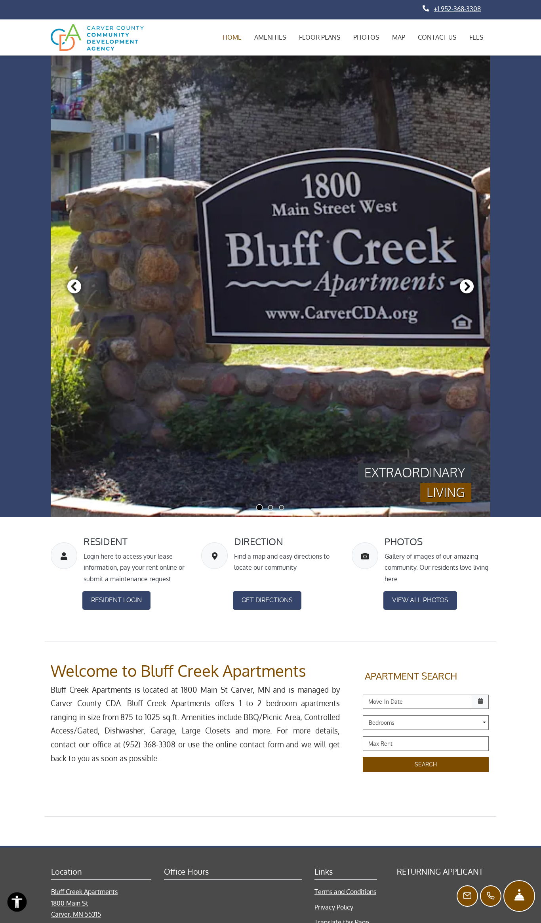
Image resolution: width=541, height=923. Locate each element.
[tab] (259, 507)
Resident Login (120, 600)
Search (426, 764)
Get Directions (267, 600)
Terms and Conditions (345, 891)
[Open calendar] (480, 702)
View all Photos (420, 600)
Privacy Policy (333, 907)
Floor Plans (320, 37)
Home (232, 37)
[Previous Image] (74, 286)
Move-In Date (385, 701)
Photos (366, 37)
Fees (476, 37)
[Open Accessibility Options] (17, 904)
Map (398, 37)
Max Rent (380, 743)
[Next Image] (467, 286)
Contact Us (437, 37)
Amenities (270, 37)
